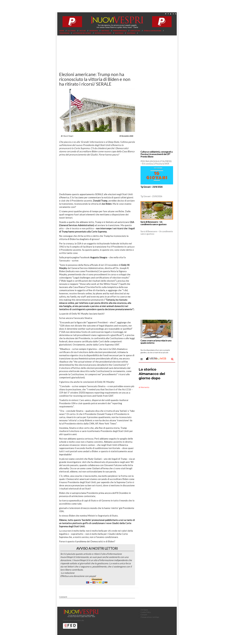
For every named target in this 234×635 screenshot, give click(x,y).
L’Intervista (93, 31)
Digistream (119, 33)
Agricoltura (135, 31)
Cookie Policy (146, 612)
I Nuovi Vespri (68, 136)
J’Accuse (82, 31)
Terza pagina (64, 33)
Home (61, 31)
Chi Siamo (144, 610)
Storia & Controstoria (152, 31)
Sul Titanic (72, 31)
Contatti (144, 615)
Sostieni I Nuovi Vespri (103, 33)
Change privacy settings (150, 617)
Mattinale (105, 31)
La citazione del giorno (82, 33)
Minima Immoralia (120, 31)
